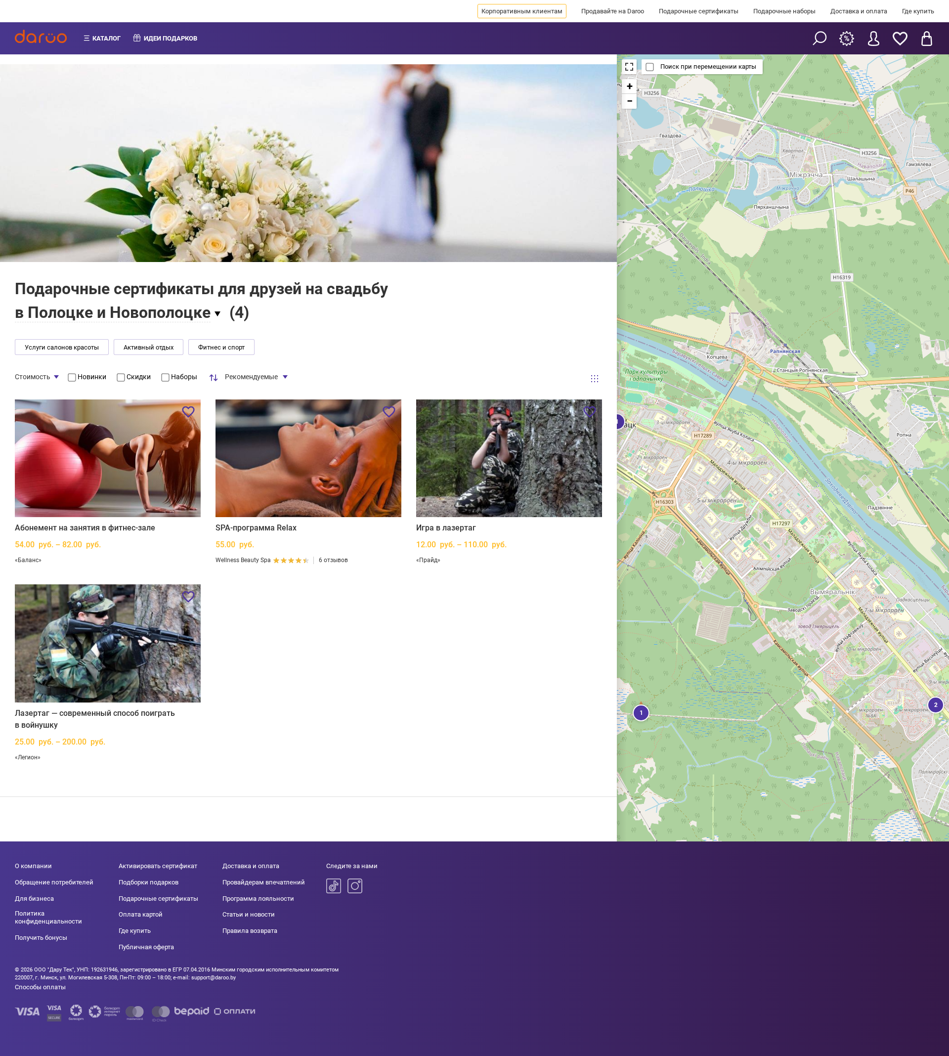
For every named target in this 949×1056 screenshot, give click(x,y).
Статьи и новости (248, 914)
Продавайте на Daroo (612, 11)
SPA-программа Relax (256, 527)
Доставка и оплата (858, 11)
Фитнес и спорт (221, 347)
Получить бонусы (41, 937)
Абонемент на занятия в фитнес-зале (85, 527)
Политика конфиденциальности (48, 917)
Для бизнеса (34, 898)
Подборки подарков (148, 882)
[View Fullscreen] (629, 66)
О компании (33, 866)
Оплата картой (141, 914)
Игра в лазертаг (446, 527)
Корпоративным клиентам (521, 11)
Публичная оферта (146, 947)
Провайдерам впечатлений (263, 882)
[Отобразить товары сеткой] (594, 378)
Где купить (918, 11)
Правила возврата (249, 930)
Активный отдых (148, 347)
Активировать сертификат (158, 866)
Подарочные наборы (784, 11)
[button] (640, 712)
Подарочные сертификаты (698, 11)
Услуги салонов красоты (62, 347)
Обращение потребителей (54, 882)
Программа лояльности (258, 898)
